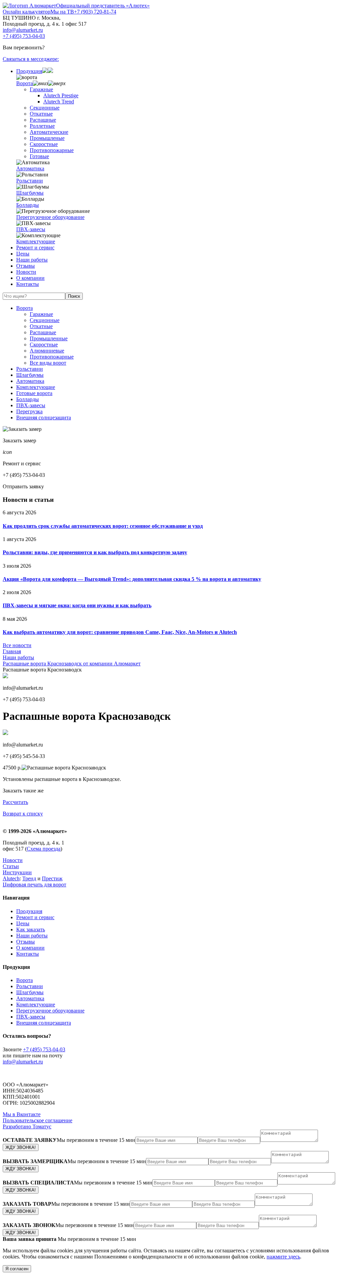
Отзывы (25, 266)
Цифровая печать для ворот (34, 884)
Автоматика (30, 168)
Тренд (29, 878)
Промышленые (47, 138)
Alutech (11, 878)
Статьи (11, 866)
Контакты (27, 284)
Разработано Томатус (27, 1126)
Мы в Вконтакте (22, 1114)
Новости (26, 272)
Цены (22, 253)
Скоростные (44, 144)
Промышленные (49, 338)
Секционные (44, 108)
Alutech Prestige (60, 95)
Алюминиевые (47, 350)
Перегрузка (29, 411)
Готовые (39, 156)
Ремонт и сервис (35, 247)
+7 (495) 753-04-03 (24, 36)
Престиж (52, 878)
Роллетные (42, 126)
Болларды (27, 205)
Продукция (29, 71)
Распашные (43, 120)
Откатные (41, 114)
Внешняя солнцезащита (43, 417)
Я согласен (16, 1268)
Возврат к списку (23, 813)
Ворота (24, 83)
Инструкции (17, 872)
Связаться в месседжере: (31, 59)
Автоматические (49, 132)
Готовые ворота (34, 393)
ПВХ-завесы (30, 229)
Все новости (17, 645)
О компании (30, 278)
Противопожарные (52, 150)
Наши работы (32, 260)
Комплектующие (35, 241)
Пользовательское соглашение (37, 1120)
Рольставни (29, 180)
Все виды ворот (48, 363)
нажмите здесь (283, 1256)
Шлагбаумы (30, 193)
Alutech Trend (58, 101)
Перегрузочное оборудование (50, 217)
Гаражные (41, 89)
